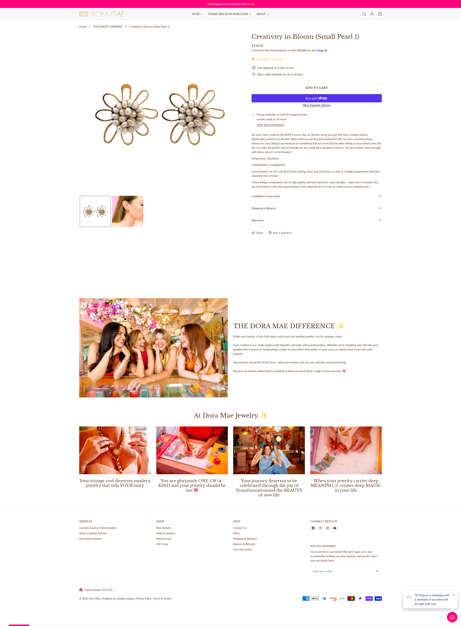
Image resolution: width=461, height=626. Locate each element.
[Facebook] (313, 528)
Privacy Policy (143, 598)
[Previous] (88, 114)
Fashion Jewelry (165, 533)
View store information (270, 124)
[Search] (364, 14)
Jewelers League (125, 598)
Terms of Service (162, 598)
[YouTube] (335, 528)
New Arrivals (163, 538)
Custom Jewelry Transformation (98, 527)
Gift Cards (162, 544)
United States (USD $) (98, 590)
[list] (160, 114)
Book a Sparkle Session (93, 533)
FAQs (236, 533)
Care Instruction (242, 549)
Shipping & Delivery (245, 538)
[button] (380, 14)
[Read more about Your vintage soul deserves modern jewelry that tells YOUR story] (115, 450)
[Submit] (377, 571)
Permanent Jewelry (90, 538)
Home (82, 26)
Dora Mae (94, 598)
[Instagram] (328, 528)
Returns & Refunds (244, 544)
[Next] (232, 114)
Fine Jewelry (163, 527)
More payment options (317, 105)
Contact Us (239, 527)
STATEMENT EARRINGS (107, 26)
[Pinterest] (321, 528)
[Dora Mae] (101, 14)
